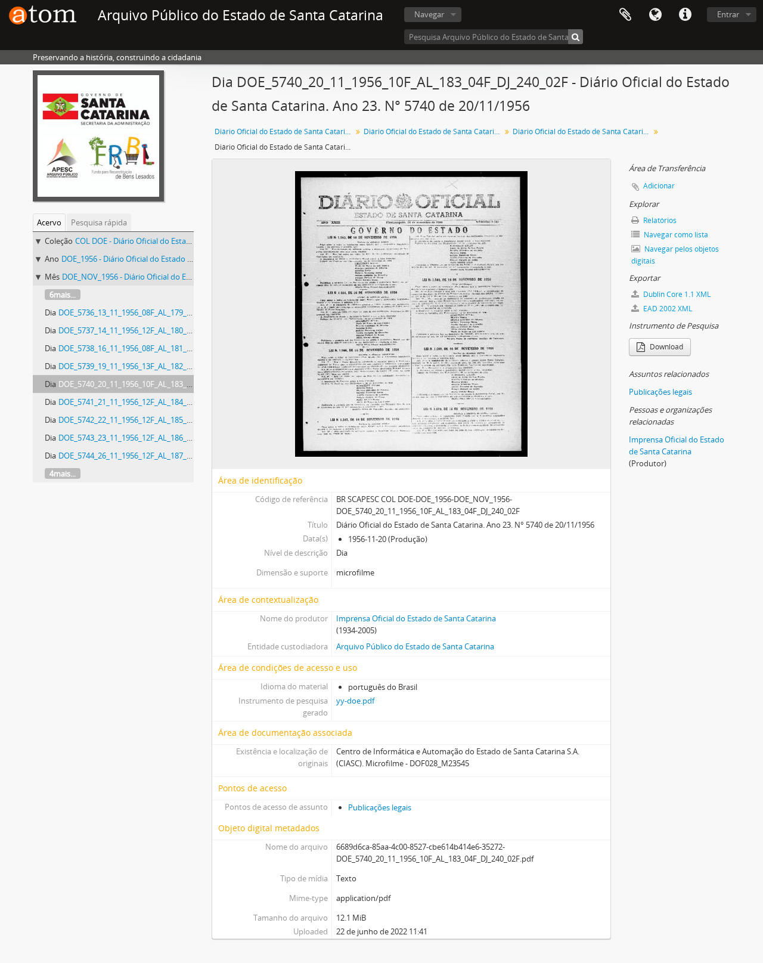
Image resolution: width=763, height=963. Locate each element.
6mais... (62, 294)
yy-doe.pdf (355, 700)
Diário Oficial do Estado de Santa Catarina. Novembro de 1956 (583, 131)
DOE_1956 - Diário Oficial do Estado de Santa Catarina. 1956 (165, 258)
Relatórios (659, 220)
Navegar (429, 14)
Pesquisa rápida (99, 222)
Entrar (728, 14)
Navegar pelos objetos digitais (675, 255)
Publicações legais (379, 807)
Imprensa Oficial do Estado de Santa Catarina (416, 618)
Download (665, 347)
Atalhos (685, 15)
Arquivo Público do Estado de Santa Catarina (415, 646)
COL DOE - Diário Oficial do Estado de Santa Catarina (167, 241)
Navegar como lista (675, 235)
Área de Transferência (625, 15)
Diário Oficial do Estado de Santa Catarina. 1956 (434, 131)
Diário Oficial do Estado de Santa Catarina (284, 131)
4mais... (62, 473)
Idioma (655, 15)
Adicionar (659, 186)
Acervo (49, 222)
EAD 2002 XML (666, 309)
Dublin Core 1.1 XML (676, 294)
